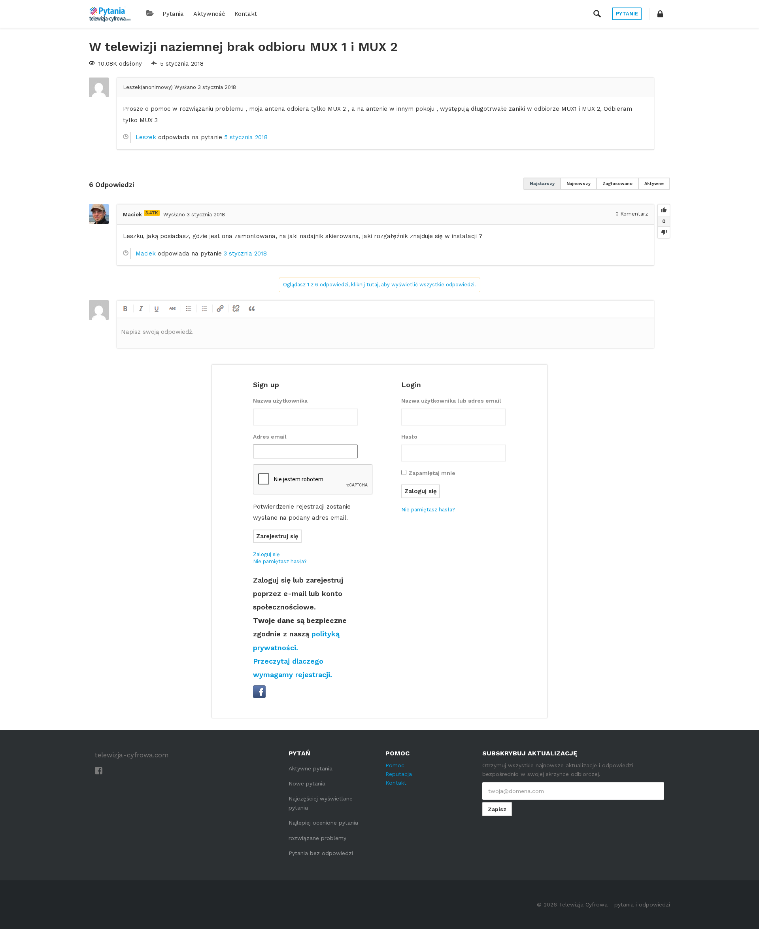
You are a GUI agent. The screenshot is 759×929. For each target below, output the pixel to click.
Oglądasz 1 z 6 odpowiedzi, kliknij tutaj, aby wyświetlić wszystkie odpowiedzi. (379, 285)
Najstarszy (542, 183)
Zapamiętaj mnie (431, 473)
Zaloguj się (266, 554)
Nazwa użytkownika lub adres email (451, 400)
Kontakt (245, 13)
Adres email (270, 436)
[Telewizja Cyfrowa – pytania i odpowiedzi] (110, 14)
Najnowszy (578, 183)
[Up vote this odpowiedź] (664, 210)
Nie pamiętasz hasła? (280, 561)
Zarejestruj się (277, 536)
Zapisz (497, 809)
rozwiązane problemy (317, 838)
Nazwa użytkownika (280, 400)
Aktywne (654, 183)
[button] (660, 14)
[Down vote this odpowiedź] (664, 232)
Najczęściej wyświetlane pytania (321, 802)
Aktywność (209, 13)
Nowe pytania (307, 783)
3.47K (151, 213)
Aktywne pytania (310, 768)
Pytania (173, 13)
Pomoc (394, 765)
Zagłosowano (617, 183)
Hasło (409, 436)
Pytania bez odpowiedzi (321, 853)
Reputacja (398, 774)
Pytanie (627, 14)
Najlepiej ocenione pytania (323, 822)
